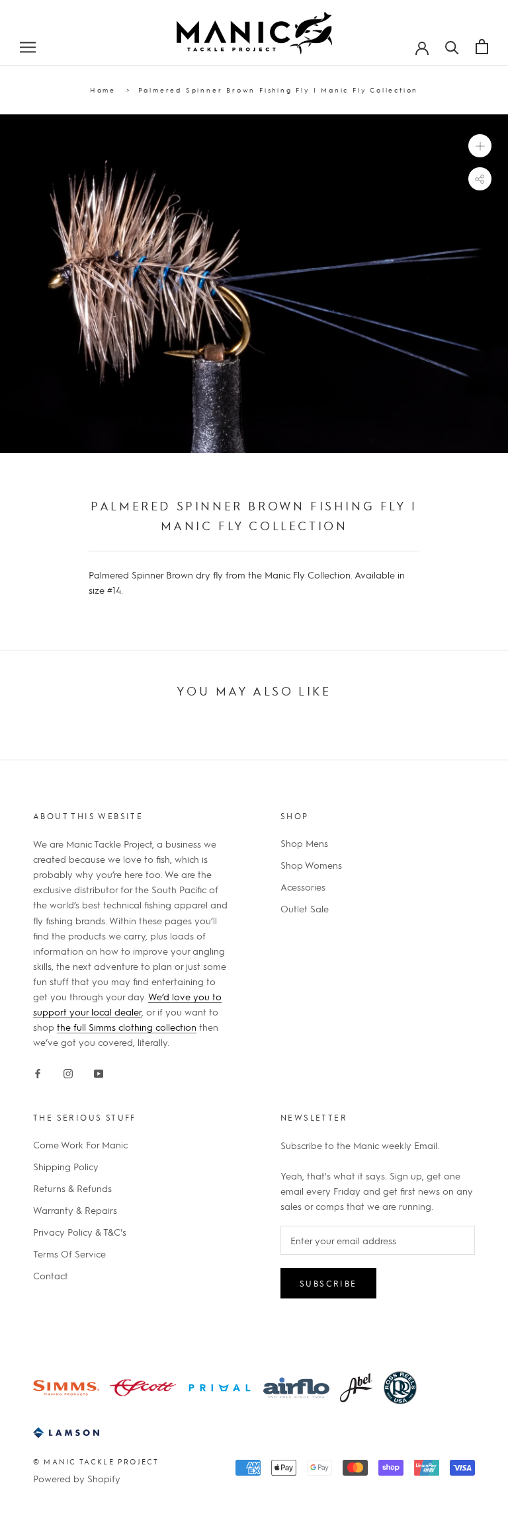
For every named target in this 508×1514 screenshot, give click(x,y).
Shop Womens (311, 865)
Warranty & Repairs (75, 1210)
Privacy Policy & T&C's (79, 1232)
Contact (50, 1275)
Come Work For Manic (80, 1144)
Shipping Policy (66, 1166)
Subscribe (328, 1283)
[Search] (452, 46)
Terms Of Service (69, 1253)
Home (103, 89)
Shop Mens (304, 843)
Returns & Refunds (72, 1188)
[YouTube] (98, 1070)
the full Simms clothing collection (126, 1027)
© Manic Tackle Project (96, 1461)
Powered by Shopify (76, 1478)
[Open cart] (482, 46)
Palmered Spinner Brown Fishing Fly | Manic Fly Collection (278, 89)
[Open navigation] (28, 46)
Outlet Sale (304, 908)
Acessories (302, 887)
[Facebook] (37, 1070)
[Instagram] (68, 1070)
